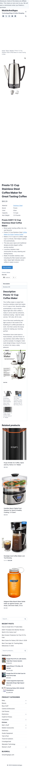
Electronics (5, 714)
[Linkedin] (15, 16)
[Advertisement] (14, 33)
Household (5, 719)
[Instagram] (9, 16)
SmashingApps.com (8, 755)
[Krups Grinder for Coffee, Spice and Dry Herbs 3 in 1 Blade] (7, 409)
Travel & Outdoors (7, 739)
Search (25, 650)
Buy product (7, 267)
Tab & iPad (5, 736)
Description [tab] (6, 283)
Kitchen (8, 272)
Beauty (4, 703)
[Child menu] (25, 700)
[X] (6, 16)
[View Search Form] (25, 16)
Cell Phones (5, 711)
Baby (3, 700)
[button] (25, 58)
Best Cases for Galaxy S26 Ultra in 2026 (14, 640)
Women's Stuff (6, 747)
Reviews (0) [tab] (6, 287)
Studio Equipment (7, 733)
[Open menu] (25, 11)
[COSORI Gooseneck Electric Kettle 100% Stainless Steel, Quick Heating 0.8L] (7, 393)
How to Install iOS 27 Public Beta (12, 627)
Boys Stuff (5, 706)
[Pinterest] (12, 16)
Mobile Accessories (8, 728)
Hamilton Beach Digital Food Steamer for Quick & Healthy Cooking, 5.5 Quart (13, 510)
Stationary (5, 730)
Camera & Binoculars (8, 708)
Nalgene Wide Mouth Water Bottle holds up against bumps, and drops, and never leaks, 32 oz (14, 603)
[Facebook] (3, 16)
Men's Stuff (5, 725)
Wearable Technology (8, 744)
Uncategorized (6, 741)
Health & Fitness (7, 717)
